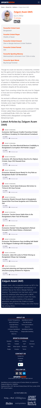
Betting (17, 341)
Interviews (32, 344)
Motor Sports (16, 346)
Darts (9, 344)
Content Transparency (14, 320)
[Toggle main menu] (39, 2)
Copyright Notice (13, 324)
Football (17, 344)
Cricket (32, 341)
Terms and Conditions (27, 324)
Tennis (24, 349)
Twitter (20, 360)
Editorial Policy (14, 327)
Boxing (24, 341)
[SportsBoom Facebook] (16, 373)
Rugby (9, 349)
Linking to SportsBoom (14, 329)
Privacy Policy (14, 331)
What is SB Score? (14, 322)
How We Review (27, 322)
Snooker (16, 349)
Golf (24, 344)
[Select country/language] (20, 364)
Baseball (9, 341)
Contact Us (21, 356)
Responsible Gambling (27, 331)
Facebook (20, 358)
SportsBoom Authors (27, 320)
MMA (9, 346)
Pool (32, 346)
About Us (8, 7)
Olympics (24, 346)
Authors (15, 7)
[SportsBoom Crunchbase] (24, 373)
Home (2, 7)
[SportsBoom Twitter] (20, 373)
